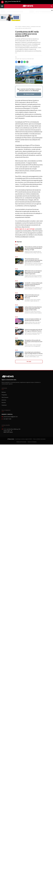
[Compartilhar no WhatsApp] (24, 62)
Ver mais (29, 361)
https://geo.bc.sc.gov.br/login (25, 229)
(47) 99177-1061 (7, 419)
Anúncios (4, 400)
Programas (4, 394)
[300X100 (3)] (10, 20)
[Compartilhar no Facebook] (16, 62)
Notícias (20, 26)
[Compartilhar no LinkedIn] (22, 62)
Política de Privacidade (21, 441)
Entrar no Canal (30, 94)
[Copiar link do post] (27, 62)
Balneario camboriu (26, 26)
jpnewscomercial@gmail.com (10, 416)
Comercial (4, 405)
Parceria (4, 402)
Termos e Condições (32, 441)
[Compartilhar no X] (19, 62)
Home (16, 26)
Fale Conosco (5, 397)
